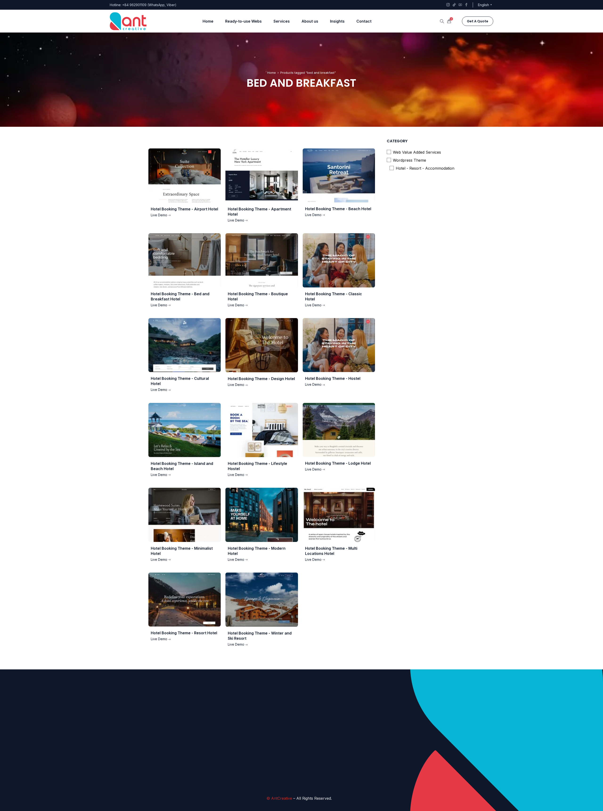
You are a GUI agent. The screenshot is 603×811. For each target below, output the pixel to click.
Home (271, 72)
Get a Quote (477, 21)
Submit (267, 776)
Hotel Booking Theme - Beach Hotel (338, 208)
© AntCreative (279, 798)
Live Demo (159, 215)
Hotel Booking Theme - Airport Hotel (184, 209)
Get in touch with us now (323, 777)
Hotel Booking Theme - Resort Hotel (184, 633)
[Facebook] (404, 746)
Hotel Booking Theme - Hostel (332, 378)
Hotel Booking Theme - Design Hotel (261, 378)
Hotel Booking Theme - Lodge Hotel (338, 463)
